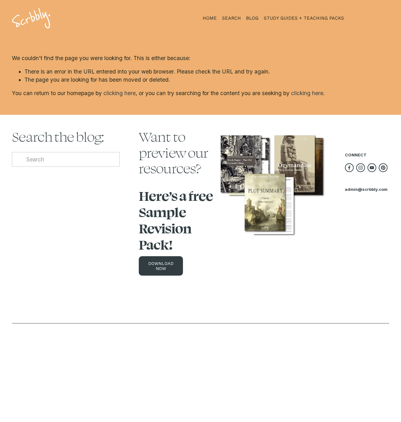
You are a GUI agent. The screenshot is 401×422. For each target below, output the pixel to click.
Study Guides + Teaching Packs (304, 18)
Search (231, 18)
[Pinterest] (383, 167)
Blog (252, 18)
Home (210, 18)
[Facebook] (349, 167)
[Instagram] (360, 167)
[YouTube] (371, 167)
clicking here (119, 93)
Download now (161, 266)
